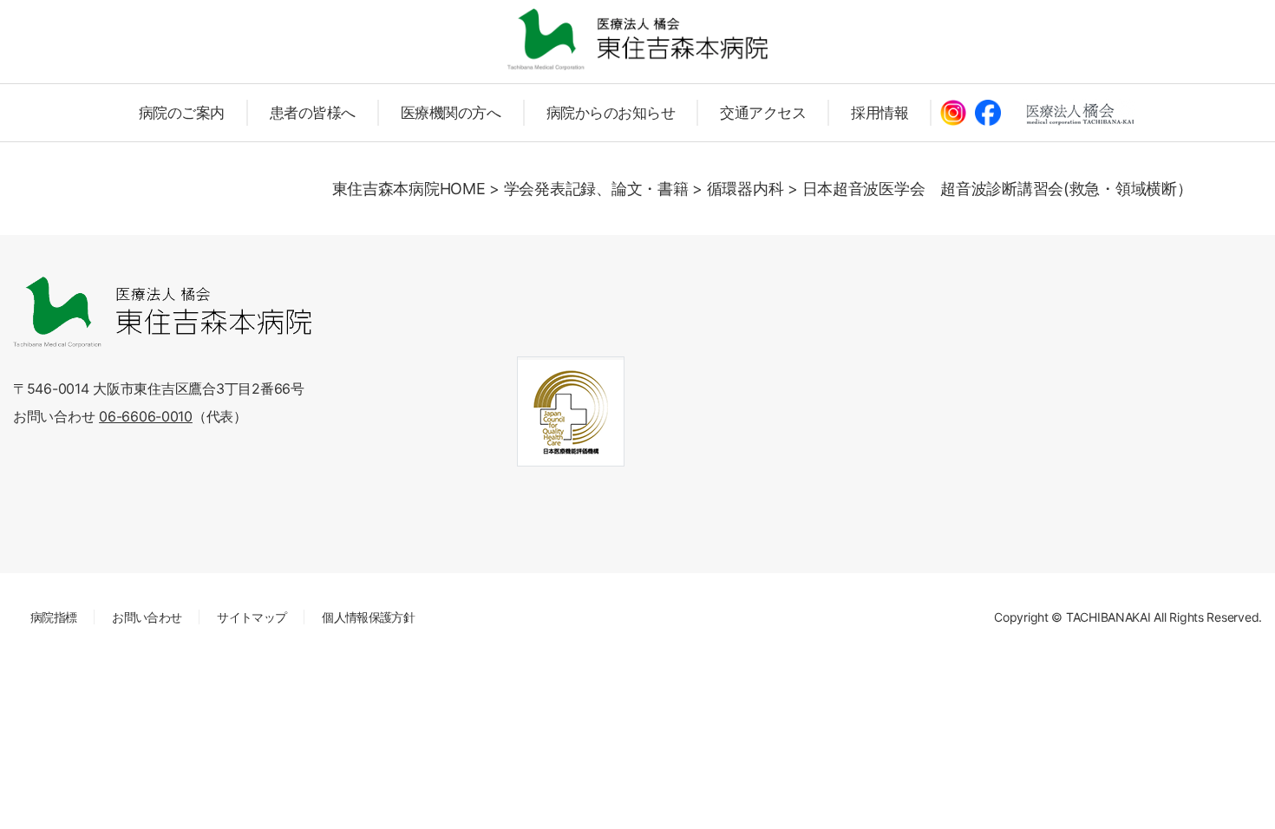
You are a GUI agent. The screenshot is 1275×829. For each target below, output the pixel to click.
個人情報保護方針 (368, 617)
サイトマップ (251, 617)
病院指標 (53, 617)
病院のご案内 (182, 112)
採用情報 (879, 112)
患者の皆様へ (313, 112)
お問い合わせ (146, 617)
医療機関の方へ (451, 112)
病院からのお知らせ (611, 112)
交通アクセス (763, 112)
